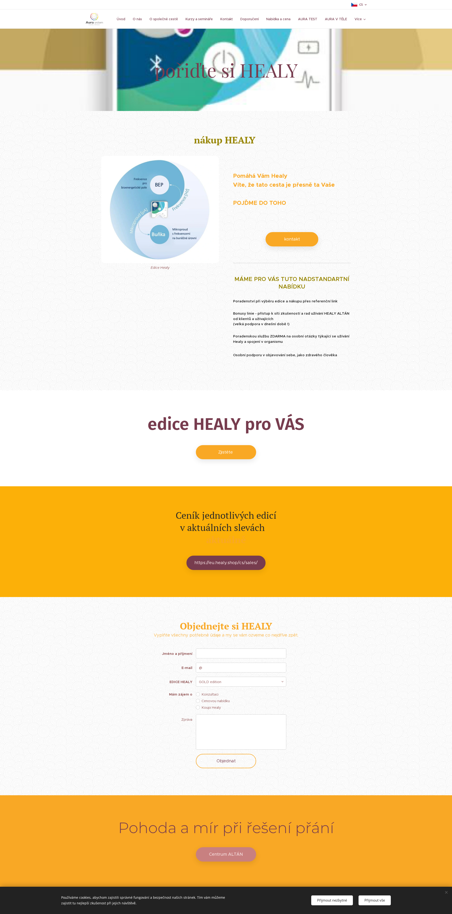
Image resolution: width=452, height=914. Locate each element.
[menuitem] (122, 19)
